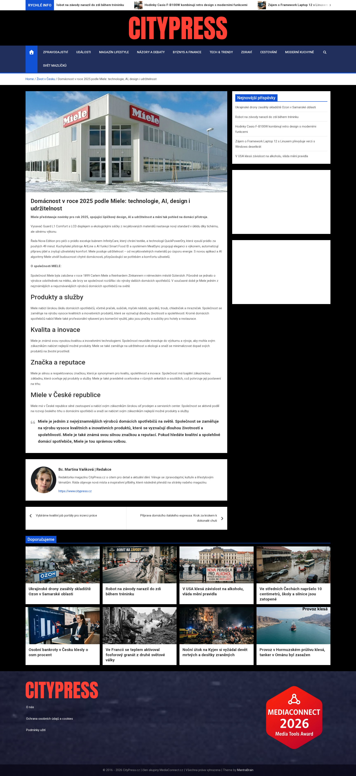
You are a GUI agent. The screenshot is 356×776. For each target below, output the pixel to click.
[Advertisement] (281, 202)
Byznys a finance (187, 52)
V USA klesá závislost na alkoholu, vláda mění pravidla (271, 156)
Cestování (268, 52)
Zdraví (246, 52)
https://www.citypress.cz (75, 491)
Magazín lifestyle (114, 52)
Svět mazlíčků (55, 65)
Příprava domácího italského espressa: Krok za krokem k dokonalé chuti (178, 518)
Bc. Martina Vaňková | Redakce (85, 469)
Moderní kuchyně (299, 52)
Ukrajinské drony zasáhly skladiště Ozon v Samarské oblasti (275, 107)
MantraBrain (245, 770)
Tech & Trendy (221, 52)
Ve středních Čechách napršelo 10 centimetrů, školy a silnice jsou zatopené (291, 593)
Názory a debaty (151, 52)
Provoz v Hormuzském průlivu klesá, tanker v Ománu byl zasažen (292, 652)
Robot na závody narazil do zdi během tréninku (267, 117)
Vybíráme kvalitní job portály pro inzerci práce (66, 515)
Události (83, 52)
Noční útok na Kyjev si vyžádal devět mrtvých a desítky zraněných (215, 652)
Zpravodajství (55, 52)
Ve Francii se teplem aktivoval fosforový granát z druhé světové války (135, 654)
